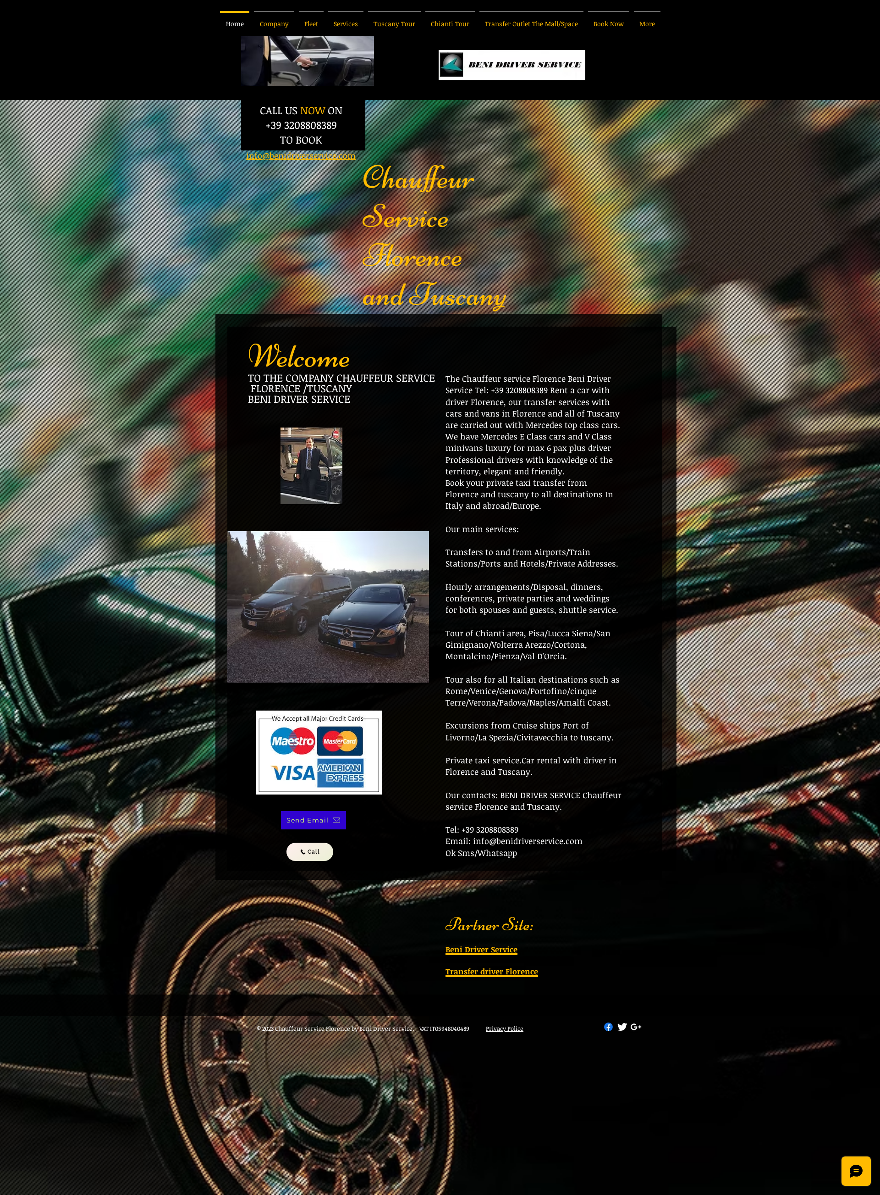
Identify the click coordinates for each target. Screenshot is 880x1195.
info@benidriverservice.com (528, 840)
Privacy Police (504, 1028)
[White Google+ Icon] (636, 1027)
